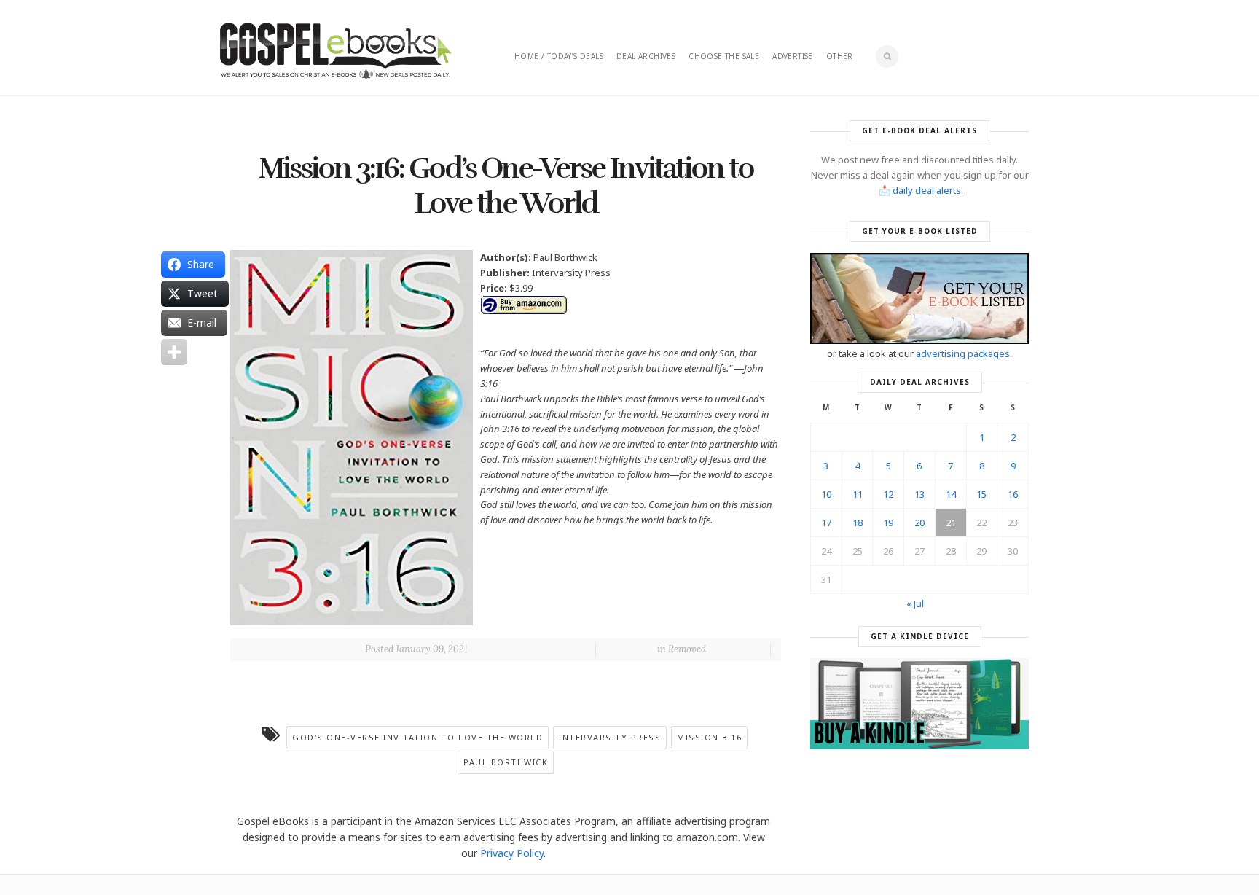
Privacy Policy (512, 853)
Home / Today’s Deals (558, 56)
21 (951, 522)
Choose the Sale (724, 56)
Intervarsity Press (610, 737)
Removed (687, 649)
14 (951, 494)
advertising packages (963, 353)
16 (1013, 494)
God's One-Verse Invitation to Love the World (417, 737)
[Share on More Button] (174, 352)
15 (981, 494)
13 (919, 494)
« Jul (915, 603)
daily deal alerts (927, 190)
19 (888, 522)
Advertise (792, 56)
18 (857, 522)
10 (826, 494)
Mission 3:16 (709, 737)
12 (888, 494)
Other (839, 56)
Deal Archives (645, 56)
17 (826, 522)
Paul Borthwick (505, 762)
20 (919, 522)
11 (857, 494)
